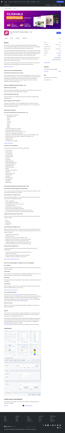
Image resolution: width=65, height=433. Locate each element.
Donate (40, 419)
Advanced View (47, 62)
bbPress (52, 419)
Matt (51, 417)
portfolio (59, 55)
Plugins (17, 419)
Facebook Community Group (25, 299)
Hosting (5, 419)
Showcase (17, 416)
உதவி (60, 38)
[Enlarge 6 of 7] (39, 344)
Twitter (10, 305)
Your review (46, 71)
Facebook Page (18, 294)
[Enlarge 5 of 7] (27, 344)
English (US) (59, 53)
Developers (29, 419)
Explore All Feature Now (8, 143)
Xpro (12, 33)
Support (28, 417)
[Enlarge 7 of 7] (39, 358)
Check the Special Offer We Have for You (12, 259)
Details (6, 38)
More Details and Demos (8, 66)
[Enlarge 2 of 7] (27, 331)
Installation (18, 38)
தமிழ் (14, 426)
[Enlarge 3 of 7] (39, 331)
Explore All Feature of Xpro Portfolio (11, 289)
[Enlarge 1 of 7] (14, 331)
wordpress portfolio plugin (56, 59)
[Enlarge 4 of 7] (14, 344)
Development (24, 38)
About (5, 416)
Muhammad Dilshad (28, 405)
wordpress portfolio (57, 57)
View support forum (47, 79)
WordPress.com (53, 416)
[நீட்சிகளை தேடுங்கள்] (15, 9)
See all (59, 71)
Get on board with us (8, 324)
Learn (28, 416)
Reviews (11, 38)
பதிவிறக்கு (58, 32)
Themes (17, 417)
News (5, 417)
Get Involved (41, 416)
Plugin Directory (6, 5)
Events (40, 417)
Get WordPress (60, 1)
